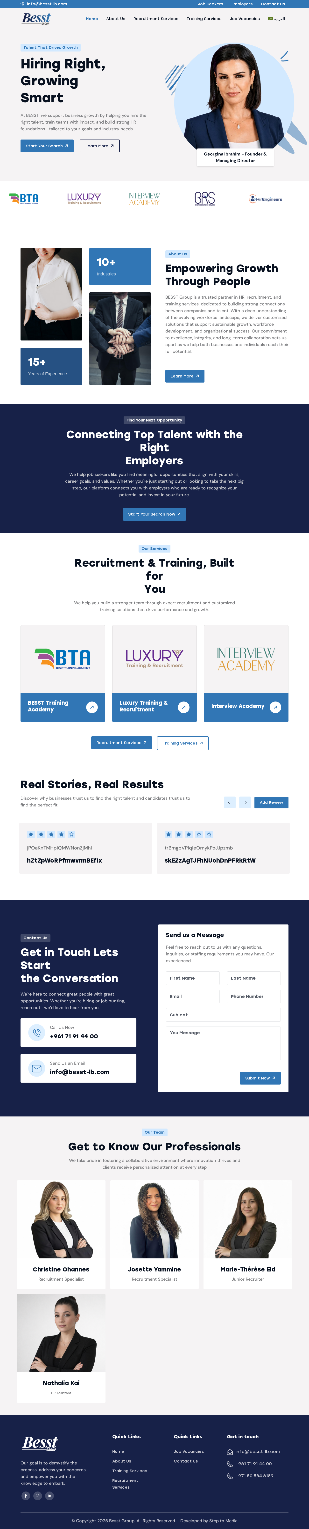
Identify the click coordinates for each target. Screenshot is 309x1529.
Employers (242, 4)
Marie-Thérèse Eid (247, 1269)
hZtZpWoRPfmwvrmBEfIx (64, 860)
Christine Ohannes (61, 1269)
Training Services (204, 18)
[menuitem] (276, 19)
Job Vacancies (245, 18)
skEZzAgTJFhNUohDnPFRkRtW (210, 860)
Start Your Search (45, 146)
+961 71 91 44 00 (74, 1036)
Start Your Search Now (152, 514)
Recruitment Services (155, 18)
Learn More (97, 146)
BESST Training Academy (48, 706)
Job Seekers (210, 4)
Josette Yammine (154, 1269)
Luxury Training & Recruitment (143, 706)
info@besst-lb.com (47, 4)
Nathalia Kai (61, 1383)
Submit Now (258, 1078)
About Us (115, 18)
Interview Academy (238, 706)
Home (92, 18)
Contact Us (273, 4)
